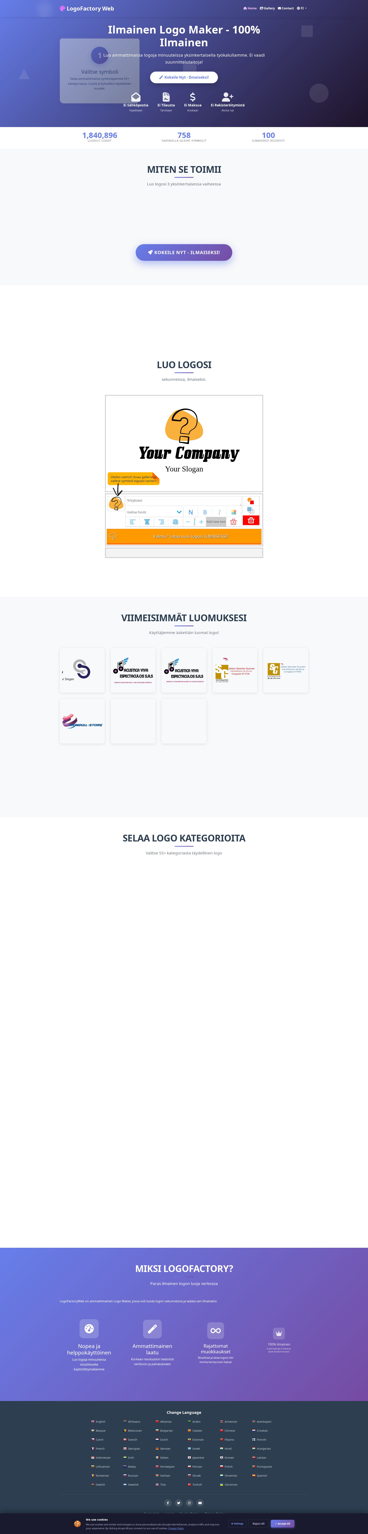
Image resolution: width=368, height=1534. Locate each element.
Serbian (165, 1475)
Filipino (229, 1439)
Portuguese (264, 1466)
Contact (288, 8)
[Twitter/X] (178, 1503)
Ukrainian (231, 1484)
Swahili (100, 1484)
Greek (196, 1448)
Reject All (258, 1523)
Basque (100, 1430)
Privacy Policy (176, 1528)
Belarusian (135, 1430)
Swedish (133, 1484)
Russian (133, 1475)
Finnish (261, 1439)
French (100, 1448)
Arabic (196, 1421)
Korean (229, 1457)
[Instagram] (189, 1503)
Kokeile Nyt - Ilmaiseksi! (186, 77)
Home (252, 8)
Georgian (134, 1448)
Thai (163, 1484)
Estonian (198, 1439)
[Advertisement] (184, 312)
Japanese (198, 1457)
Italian (164, 1457)
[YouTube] (200, 1503)
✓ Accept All (282, 1523)
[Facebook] (168, 1503)
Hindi (228, 1448)
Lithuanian (103, 1466)
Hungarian (264, 1448)
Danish (132, 1439)
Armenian (231, 1421)
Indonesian (103, 1457)
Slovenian (231, 1475)
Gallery (269, 8)
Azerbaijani (264, 1421)
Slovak (196, 1475)
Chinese (230, 1430)
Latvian (261, 1457)
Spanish (262, 1475)
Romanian (102, 1475)
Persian (197, 1466)
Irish (131, 1457)
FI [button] (302, 8)
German (165, 1448)
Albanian (166, 1421)
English (100, 1421)
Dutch (164, 1439)
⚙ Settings (237, 1523)
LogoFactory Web (89, 8)
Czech (100, 1439)
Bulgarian (166, 1430)
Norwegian (167, 1466)
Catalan (197, 1430)
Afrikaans (134, 1421)
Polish (229, 1466)
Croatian (262, 1430)
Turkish (197, 1484)
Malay (132, 1466)
